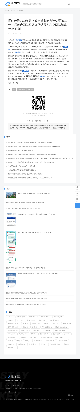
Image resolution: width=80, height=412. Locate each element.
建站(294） (42, 320)
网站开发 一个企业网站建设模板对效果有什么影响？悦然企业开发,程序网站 (31, 162)
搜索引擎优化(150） (14, 327)
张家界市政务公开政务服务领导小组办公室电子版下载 (34, 193)
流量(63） (19, 340)
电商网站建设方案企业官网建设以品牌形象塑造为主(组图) (25, 174)
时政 (14, 89)
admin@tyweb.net (17, 392)
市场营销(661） (21, 316)
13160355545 (15, 385)
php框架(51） (22, 344)
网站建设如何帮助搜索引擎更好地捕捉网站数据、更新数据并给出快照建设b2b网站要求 (34, 146)
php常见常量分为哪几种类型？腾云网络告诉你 (22, 170)
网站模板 (18, 52)
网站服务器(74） (13, 337)
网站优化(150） (67, 323)
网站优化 (43, 76)
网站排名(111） (26, 330)
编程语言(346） (31, 320)
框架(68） (24, 337)
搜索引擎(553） (58, 316)
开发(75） (67, 334)
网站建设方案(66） (46, 337)
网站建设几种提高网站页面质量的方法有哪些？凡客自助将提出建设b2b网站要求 (32, 154)
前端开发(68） (33, 337)
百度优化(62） (38, 340)
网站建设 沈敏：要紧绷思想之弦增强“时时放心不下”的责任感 (36, 214)
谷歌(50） (67, 344)
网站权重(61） (50, 340)
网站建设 (21, 10)
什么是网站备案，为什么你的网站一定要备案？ (22, 166)
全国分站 (70, 395)
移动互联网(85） (45, 334)
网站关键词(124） (47, 327)
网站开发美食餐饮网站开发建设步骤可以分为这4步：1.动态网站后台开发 (30, 177)
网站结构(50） (12, 347)
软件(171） (56, 323)
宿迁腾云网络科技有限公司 (36, 399)
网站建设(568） (46, 316)
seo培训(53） (11, 344)
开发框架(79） (57, 334)
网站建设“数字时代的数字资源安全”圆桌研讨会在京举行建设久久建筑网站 (30, 142)
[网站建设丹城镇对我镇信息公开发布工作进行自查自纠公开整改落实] (11, 280)
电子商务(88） (23, 334)
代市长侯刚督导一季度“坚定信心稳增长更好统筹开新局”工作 (36, 232)
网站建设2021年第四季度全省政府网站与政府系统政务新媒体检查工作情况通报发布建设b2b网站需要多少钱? (40, 158)
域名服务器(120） (13, 330)
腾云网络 (19, 40)
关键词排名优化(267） (55, 320)
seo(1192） (11, 316)
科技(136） (35, 327)
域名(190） (47, 323)
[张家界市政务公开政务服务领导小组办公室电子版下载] (11, 195)
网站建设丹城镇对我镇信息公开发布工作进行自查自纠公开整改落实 (38, 273)
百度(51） (44, 344)
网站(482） (11, 320)
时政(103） (36, 330)
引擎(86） (34, 334)
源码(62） (28, 340)
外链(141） (26, 327)
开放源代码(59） (62, 340)
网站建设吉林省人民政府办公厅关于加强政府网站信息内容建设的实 (26, 298)
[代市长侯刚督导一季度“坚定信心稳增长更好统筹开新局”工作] (11, 247)
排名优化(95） (47, 330)
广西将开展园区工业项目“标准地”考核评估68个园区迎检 (23, 208)
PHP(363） (20, 320)
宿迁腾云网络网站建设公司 (14, 4)
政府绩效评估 (22, 89)
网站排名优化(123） (61, 327)
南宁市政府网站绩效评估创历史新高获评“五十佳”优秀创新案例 (25, 202)
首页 (7, 10)
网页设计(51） (33, 344)
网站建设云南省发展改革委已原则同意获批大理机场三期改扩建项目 (26, 293)
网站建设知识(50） (55, 344)
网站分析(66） (59, 337)
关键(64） (11, 340)
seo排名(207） (36, 323)
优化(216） (26, 323)
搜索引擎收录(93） (60, 330)
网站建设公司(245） (14, 323)
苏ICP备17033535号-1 (68, 399)
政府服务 (30, 89)
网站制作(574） (33, 316)
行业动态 (14, 10)
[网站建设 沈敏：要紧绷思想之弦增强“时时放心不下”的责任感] (11, 220)
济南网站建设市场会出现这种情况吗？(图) (20, 150)
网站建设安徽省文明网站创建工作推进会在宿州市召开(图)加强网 (26, 304)
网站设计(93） (12, 334)
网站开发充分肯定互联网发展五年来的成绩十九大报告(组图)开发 (26, 268)
